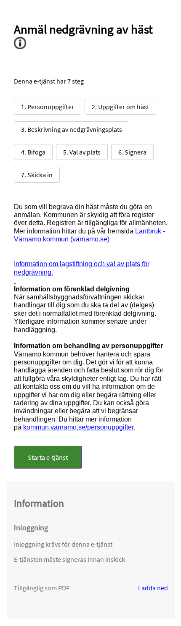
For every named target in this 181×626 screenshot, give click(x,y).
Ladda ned (153, 588)
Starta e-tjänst (48, 457)
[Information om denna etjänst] (23, 44)
